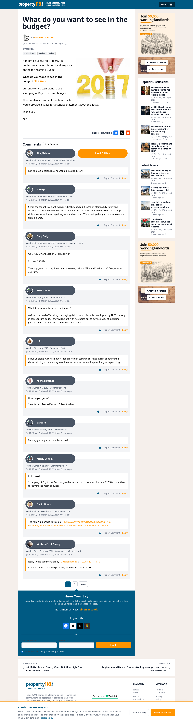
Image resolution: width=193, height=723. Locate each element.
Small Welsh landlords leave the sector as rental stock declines (161, 223)
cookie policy (47, 717)
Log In (113, 645)
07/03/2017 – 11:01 (92, 561)
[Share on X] (122, 133)
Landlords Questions (46, 53)
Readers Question (44, 37)
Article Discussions (138, 698)
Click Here (40, 81)
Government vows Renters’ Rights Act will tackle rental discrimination (160, 91)
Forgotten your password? (53, 651)
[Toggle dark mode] (155, 4)
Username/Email (29, 640)
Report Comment (112, 178)
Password (63, 640)
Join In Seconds (88, 609)
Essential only (139, 712)
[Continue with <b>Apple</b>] (73, 626)
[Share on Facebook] (115, 133)
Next (83, 584)
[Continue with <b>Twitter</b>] (80, 626)
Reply (125, 178)
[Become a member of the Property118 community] (156, 34)
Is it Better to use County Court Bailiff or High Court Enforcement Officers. (55, 669)
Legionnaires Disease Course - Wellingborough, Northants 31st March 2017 (134, 669)
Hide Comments (52, 144)
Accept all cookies (163, 712)
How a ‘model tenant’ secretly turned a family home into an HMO (161, 147)
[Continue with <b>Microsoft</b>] (87, 626)
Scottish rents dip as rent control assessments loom (161, 204)
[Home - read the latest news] (85, 4)
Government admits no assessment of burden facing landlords (161, 130)
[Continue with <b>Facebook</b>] (66, 626)
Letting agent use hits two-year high (160, 188)
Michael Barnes (68, 561)
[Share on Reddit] (128, 133)
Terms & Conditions (161, 691)
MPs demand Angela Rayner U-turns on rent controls (161, 173)
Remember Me (31, 651)
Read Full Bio (102, 153)
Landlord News (29, 53)
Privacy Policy (159, 698)
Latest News (136, 691)
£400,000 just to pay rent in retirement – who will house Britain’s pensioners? (161, 111)
